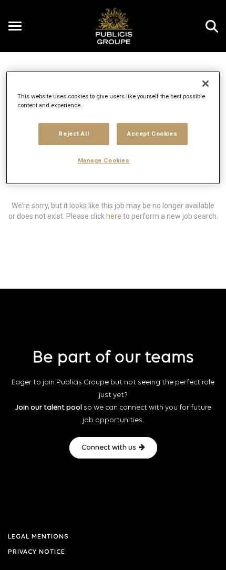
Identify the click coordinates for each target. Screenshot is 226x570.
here (113, 215)
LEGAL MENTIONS (38, 537)
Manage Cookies (104, 160)
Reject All (73, 133)
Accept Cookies (152, 133)
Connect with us (108, 448)
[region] (113, 128)
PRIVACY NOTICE (36, 552)
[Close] (205, 83)
